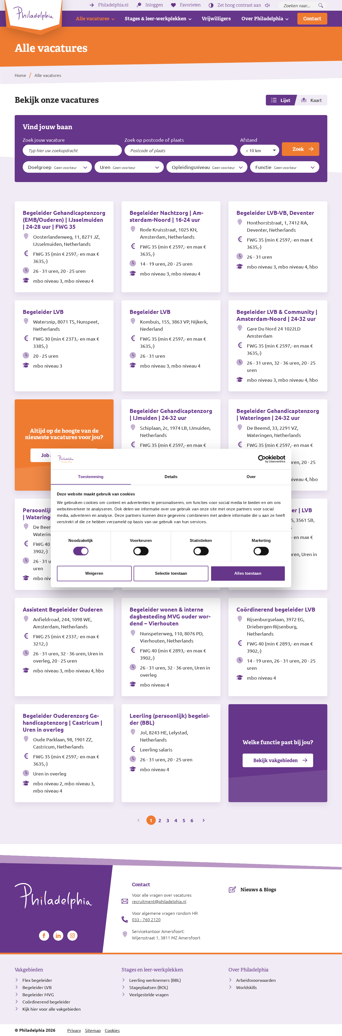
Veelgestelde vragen (149, 994)
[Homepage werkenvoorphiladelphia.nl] (64, 896)
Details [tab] (171, 476)
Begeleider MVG (38, 994)
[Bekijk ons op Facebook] (44, 936)
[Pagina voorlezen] (267, 5)
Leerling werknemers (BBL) (155, 980)
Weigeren (94, 573)
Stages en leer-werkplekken (152, 970)
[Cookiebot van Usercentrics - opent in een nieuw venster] (262, 459)
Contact (312, 18)
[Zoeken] (320, 5)
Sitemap (93, 1030)
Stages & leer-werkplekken (155, 18)
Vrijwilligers (216, 18)
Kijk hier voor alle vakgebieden (51, 1008)
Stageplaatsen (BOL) (148, 987)
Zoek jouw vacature (44, 140)
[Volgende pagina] (203, 820)
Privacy (74, 1030)
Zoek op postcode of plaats (154, 140)
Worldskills (246, 987)
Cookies (112, 1030)
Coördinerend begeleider (46, 1001)
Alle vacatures (92, 18)
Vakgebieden (29, 970)
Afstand (248, 140)
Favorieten (190, 5)
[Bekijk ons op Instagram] (72, 936)
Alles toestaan (247, 573)
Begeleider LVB (37, 987)
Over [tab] (251, 476)
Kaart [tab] (316, 100)
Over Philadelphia (262, 18)
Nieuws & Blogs (258, 890)
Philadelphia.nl (113, 5)
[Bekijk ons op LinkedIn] (58, 936)
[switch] (141, 551)
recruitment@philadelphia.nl (159, 901)
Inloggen (154, 5)
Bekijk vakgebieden (275, 760)
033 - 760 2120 (146, 919)
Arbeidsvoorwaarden (256, 980)
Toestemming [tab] (90, 476)
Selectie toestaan (171, 573)
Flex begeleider (37, 980)
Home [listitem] (20, 75)
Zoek (298, 149)
